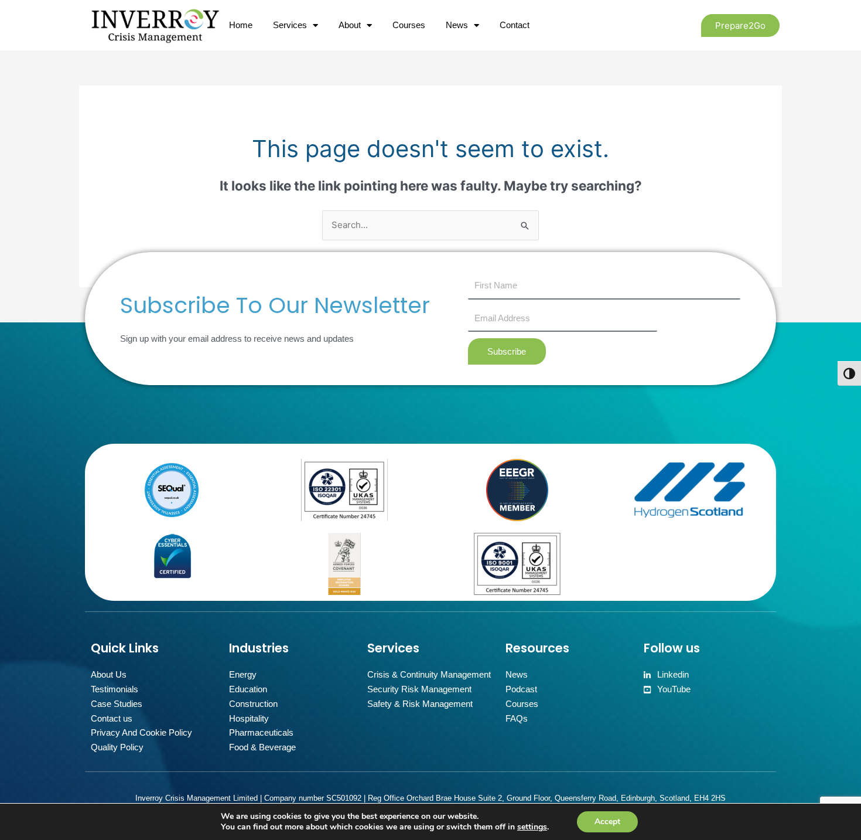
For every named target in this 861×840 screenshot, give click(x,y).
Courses (408, 25)
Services (290, 25)
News (457, 25)
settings (532, 827)
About (350, 25)
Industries (259, 648)
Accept (607, 821)
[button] (740, 25)
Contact (514, 25)
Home (240, 25)
